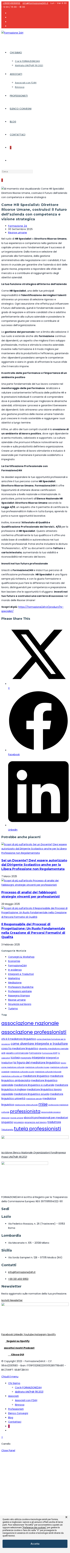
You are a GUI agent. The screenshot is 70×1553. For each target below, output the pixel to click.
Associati (13, 1396)
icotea (15, 1058)
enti (3, 1053)
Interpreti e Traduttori (21, 974)
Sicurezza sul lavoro (19, 1004)
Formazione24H (17, 965)
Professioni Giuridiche (20, 987)
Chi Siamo (14, 1383)
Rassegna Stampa (19, 995)
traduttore (54, 1122)
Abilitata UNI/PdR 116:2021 (29, 1391)
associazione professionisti (33, 1032)
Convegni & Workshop (21, 957)
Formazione (35, 1053)
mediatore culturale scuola (22, 1071)
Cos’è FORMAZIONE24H (28, 1387)
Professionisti (16, 1409)
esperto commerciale (17, 1053)
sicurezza (19, 1122)
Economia (14, 961)
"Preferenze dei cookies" (34, 1527)
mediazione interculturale (26, 1105)
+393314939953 (11, 3)
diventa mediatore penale (53, 1048)
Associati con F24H (26, 1400)
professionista (25, 1111)
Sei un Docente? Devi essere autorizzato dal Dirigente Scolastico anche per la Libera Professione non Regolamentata (34, 865)
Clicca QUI (16, 1354)
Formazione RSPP (49, 1053)
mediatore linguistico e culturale (34, 1085)
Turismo (13, 1008)
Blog (10, 1417)
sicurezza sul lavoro (35, 1122)
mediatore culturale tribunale (48, 1071)
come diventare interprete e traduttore (39, 1044)
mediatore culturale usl (11, 1076)
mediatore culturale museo (37, 1067)
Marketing (14, 978)
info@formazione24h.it (35, 3)
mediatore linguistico (36, 1076)
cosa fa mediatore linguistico (19, 1048)
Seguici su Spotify (17, 1341)
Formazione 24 (17, 226)
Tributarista (7, 1129)
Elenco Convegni (18, 1413)
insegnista (25, 1057)
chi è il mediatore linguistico (18, 1039)
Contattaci (14, 1421)
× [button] (66, 1517)
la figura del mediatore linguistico (36, 1063)
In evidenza (15, 970)
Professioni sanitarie (20, 991)
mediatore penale (34, 1098)
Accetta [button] (35, 1543)
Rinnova (19, 1404)
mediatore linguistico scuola (31, 1094)
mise (43, 1104)
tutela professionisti (37, 1128)
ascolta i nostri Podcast (19, 1348)
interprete (38, 1057)
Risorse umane (17, 232)
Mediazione (15, 982)
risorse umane (16, 1118)
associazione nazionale (30, 1023)
